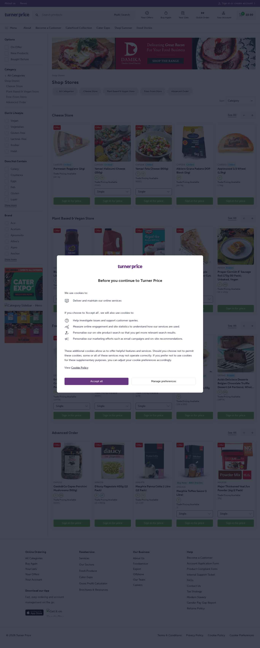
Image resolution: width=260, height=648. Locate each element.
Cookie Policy (79, 367)
